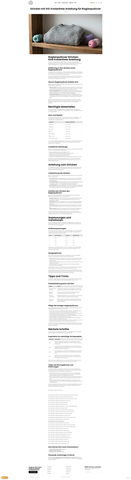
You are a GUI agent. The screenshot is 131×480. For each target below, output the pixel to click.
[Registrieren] (101, 472)
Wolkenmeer (49, 469)
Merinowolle (80, 458)
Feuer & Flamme (68, 466)
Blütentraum (49, 471)
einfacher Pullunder (74, 457)
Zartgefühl (67, 473)
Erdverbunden (49, 468)
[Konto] (99, 3)
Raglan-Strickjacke (66, 457)
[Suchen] (97, 3)
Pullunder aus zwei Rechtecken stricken (55, 450)
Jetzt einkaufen (33, 472)
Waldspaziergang (68, 469)
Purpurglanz (49, 473)
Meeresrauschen (68, 468)
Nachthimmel (49, 466)
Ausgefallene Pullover (58, 457)
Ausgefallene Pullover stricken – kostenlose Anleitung (56, 421)
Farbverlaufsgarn (56, 458)
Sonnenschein (68, 471)
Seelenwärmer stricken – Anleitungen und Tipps (56, 451)
